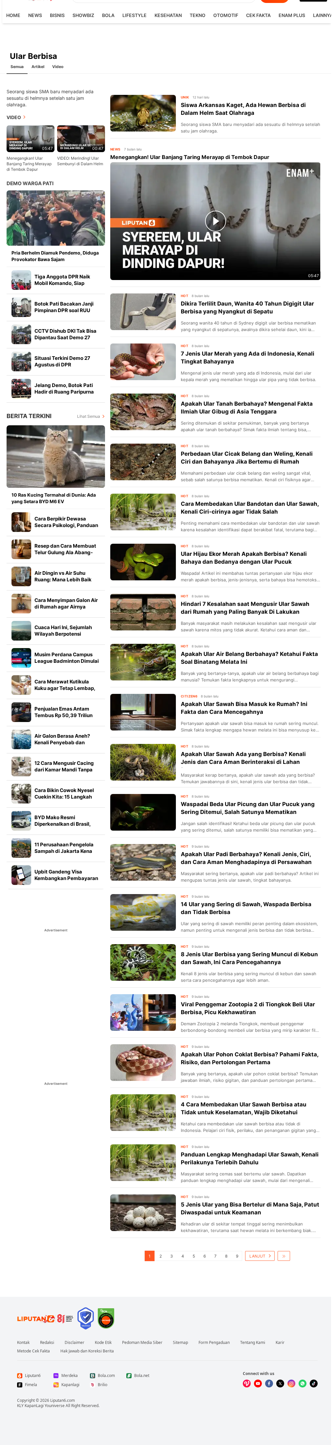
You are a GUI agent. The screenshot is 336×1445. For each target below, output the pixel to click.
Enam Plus (292, 15)
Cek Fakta (258, 15)
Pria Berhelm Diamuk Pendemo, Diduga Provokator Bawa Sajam (55, 256)
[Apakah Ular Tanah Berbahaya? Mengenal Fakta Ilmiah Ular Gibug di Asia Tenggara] (143, 412)
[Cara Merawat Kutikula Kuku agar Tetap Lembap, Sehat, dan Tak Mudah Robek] (21, 685)
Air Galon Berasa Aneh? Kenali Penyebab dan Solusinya (62, 742)
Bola (108, 15)
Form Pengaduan (214, 1342)
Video (57, 66)
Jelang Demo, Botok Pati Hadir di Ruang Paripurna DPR (64, 391)
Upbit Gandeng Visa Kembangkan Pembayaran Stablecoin (66, 878)
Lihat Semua (88, 416)
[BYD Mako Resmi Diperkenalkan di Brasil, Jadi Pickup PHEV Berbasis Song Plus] (21, 821)
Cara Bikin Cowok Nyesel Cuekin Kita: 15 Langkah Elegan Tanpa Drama (64, 796)
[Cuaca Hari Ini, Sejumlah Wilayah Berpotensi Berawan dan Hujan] (21, 631)
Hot (184, 296)
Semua (17, 66)
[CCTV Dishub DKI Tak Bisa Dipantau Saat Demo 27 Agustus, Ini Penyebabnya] (21, 334)
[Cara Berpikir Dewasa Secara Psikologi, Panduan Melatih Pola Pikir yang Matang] (21, 522)
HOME (13, 15)
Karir (280, 1342)
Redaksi (47, 1342)
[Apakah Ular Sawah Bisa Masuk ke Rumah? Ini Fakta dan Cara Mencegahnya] (143, 712)
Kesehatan (168, 15)
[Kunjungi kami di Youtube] (258, 1383)
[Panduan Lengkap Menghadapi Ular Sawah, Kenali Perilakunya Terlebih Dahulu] (143, 1162)
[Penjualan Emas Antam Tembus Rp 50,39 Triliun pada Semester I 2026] (21, 712)
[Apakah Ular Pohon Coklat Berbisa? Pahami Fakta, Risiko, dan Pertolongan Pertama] (143, 1062)
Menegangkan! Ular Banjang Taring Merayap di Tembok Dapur (29, 164)
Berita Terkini (29, 416)
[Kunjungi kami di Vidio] (247, 1383)
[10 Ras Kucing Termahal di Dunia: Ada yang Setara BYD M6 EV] (56, 456)
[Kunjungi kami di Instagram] (291, 1383)
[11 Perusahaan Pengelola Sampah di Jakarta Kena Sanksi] (21, 848)
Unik (185, 97)
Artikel (38, 66)
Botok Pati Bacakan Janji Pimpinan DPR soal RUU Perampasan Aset (64, 310)
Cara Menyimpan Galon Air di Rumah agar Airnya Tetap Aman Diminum (66, 606)
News (35, 15)
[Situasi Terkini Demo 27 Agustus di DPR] (21, 361)
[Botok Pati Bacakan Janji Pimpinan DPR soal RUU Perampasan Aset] (21, 307)
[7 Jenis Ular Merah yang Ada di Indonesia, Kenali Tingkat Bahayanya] (143, 362)
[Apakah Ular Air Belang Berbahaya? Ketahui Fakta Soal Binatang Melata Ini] (143, 662)
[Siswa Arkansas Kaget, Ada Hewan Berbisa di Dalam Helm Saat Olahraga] (143, 113)
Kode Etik (103, 1342)
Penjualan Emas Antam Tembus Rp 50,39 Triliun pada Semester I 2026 (63, 715)
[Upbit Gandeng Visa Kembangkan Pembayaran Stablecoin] (21, 875)
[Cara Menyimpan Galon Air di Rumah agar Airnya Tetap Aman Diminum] (21, 603)
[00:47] (81, 138)
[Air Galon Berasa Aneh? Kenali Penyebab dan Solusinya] (21, 739)
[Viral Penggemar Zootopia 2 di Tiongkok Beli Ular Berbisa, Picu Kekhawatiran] (143, 1012)
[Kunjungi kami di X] (280, 1383)
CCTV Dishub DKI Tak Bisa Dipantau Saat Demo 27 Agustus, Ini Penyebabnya (65, 337)
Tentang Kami (252, 1342)
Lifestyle (134, 15)
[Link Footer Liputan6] (45, 1318)
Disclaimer (74, 1342)
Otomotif (225, 15)
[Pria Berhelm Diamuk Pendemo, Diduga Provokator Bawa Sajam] (56, 218)
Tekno (197, 15)
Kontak (23, 1342)
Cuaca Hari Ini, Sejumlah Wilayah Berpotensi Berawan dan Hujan (63, 633)
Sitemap (180, 1342)
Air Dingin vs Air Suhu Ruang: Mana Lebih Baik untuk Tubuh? (63, 579)
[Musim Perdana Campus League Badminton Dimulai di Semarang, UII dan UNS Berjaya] (21, 658)
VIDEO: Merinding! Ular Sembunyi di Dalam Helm (80, 161)
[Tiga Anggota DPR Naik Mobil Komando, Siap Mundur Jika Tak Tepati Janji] (21, 280)
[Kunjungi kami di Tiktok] (314, 1383)
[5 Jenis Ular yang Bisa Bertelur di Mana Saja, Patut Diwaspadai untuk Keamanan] (143, 1212)
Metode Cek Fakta (33, 1351)
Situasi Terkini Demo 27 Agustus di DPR (62, 361)
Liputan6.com (62, 1400)
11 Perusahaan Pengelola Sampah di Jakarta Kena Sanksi (64, 851)
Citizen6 (189, 696)
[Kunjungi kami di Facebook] (269, 1383)
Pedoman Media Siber (142, 1342)
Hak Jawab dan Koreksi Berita (87, 1351)
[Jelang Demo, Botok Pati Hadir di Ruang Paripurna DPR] (21, 388)
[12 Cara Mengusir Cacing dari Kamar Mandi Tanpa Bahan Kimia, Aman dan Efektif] (21, 766)
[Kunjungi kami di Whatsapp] (302, 1383)
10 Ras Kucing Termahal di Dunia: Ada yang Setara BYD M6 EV (53, 498)
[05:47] (30, 138)
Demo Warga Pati (30, 183)
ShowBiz (83, 15)
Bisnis (57, 15)
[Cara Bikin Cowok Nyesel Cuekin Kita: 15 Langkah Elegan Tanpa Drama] (21, 793)
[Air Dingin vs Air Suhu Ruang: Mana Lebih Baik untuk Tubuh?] (21, 576)
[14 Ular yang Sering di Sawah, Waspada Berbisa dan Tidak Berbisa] (143, 912)
